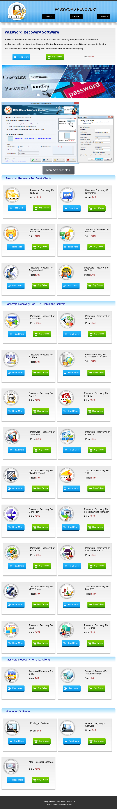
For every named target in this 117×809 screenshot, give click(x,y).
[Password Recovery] (17, 20)
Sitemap (52, 801)
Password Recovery (76, 9)
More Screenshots (58, 170)
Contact (103, 16)
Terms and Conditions (66, 801)
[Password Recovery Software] (58, 163)
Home (49, 16)
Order (76, 16)
